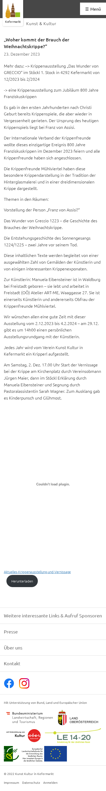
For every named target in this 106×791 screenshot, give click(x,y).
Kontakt (12, 663)
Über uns (13, 647)
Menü (95, 8)
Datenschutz (31, 783)
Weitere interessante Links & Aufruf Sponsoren (53, 615)
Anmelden (50, 783)
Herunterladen (22, 581)
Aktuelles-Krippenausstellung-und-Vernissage (37, 571)
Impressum (11, 783)
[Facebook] (9, 686)
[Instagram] (24, 686)
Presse (11, 631)
